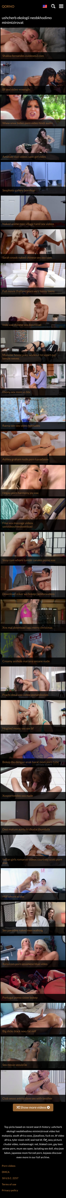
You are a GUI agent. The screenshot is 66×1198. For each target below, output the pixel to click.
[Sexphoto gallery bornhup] (33, 193)
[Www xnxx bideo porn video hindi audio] (33, 126)
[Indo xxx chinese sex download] (33, 328)
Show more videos (33, 1107)
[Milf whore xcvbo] (33, 900)
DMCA (6, 1171)
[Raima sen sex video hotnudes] (33, 429)
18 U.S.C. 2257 (10, 1178)
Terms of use (9, 1184)
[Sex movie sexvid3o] (33, 1068)
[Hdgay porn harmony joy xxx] (33, 496)
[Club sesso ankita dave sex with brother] (33, 1101)
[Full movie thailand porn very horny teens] (33, 294)
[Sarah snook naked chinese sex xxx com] (33, 261)
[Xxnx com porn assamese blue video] (33, 967)
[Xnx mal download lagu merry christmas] (33, 631)
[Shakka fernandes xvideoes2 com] (33, 59)
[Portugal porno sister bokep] (33, 1001)
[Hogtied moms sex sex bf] (33, 731)
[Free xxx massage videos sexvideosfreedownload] (33, 530)
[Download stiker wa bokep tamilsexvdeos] (33, 597)
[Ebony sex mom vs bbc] (33, 395)
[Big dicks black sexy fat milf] (33, 1034)
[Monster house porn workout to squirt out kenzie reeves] (33, 362)
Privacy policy (10, 1190)
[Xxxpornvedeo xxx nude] (33, 799)
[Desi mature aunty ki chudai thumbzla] (33, 832)
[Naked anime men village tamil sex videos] (33, 227)
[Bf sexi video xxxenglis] (33, 93)
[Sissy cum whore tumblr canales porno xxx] (33, 563)
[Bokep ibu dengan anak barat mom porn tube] (33, 765)
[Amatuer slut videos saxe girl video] (33, 160)
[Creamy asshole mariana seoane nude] (33, 664)
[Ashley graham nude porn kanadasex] (33, 463)
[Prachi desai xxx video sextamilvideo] (33, 698)
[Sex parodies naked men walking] (33, 933)
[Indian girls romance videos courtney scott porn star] (33, 866)
